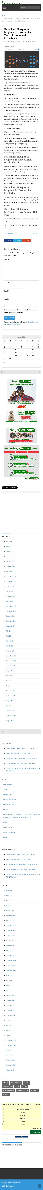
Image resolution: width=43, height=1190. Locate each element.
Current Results (36, 1129)
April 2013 (9, 706)
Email (6, 291)
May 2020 (9, 551)
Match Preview (8, 18)
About (5, 789)
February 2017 (10, 596)
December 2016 (11, 606)
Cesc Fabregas (16, 1083)
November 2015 (11, 661)
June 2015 (9, 681)
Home (3, 16)
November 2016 (11, 611)
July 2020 (9, 541)
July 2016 (9, 631)
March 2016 (10, 646)
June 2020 (9, 546)
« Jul (3, 362)
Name (6, 283)
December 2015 (11, 656)
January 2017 (10, 601)
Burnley (5, 1083)
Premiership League (9, 832)
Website (6, 299)
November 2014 (11, 691)
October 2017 (10, 586)
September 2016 (11, 621)
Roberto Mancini (23, 1090)
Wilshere (6, 1094)
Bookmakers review (9, 799)
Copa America (7, 1087)
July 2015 (9, 676)
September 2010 (11, 716)
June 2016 (9, 636)
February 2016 (10, 651)
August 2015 (10, 671)
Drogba (24, 1087)
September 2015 (11, 666)
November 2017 (11, 581)
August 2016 (10, 626)
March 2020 (10, 561)
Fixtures (5, 822)
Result (5, 837)
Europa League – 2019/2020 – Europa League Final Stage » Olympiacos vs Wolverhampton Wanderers (21, 816)
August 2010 (10, 721)
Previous (10, 233)
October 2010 (10, 711)
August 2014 (10, 701)
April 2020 (9, 556)
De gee (17, 1087)
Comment (8, 259)
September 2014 (11, 696)
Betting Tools (7, 794)
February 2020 (10, 566)
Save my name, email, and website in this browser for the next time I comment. (20, 311)
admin (8, 42)
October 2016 (10, 616)
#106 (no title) (7, 785)
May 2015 (9, 686)
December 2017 (11, 576)
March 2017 (10, 591)
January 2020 (10, 571)
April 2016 (9, 641)
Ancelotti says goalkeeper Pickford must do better (21, 758)
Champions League (9, 804)
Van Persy (34, 1090)
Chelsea (26, 1083)
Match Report (7, 827)
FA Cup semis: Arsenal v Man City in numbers (20, 748)
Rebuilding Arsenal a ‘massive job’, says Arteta (21, 763)
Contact (5, 809)
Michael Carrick (8, 1090)
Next (34, 233)
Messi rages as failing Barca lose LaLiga (18, 753)
